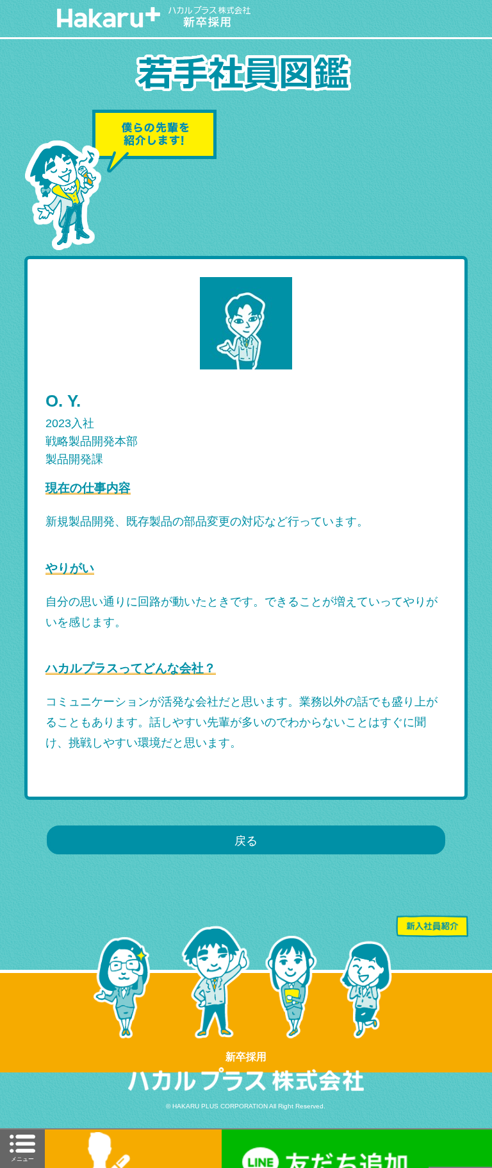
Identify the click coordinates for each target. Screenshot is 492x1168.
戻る (246, 840)
